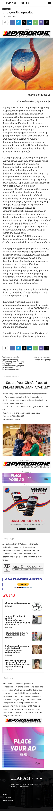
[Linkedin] (29, 22)
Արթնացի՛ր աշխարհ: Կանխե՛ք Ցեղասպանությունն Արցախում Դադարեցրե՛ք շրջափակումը (17, 620)
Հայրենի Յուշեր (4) (43, 360)
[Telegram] (18, 22)
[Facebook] (12, 22)
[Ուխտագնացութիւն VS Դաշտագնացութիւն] (37, 636)
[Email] (46, 22)
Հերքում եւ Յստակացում (17, 603)
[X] (24, 22)
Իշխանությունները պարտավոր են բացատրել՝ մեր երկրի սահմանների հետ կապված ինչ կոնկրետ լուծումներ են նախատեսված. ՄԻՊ (13, 365)
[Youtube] (41, 778)
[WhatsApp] (35, 22)
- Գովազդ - (8, 538)
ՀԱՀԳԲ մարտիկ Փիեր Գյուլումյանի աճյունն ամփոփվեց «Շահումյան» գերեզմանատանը (18, 664)
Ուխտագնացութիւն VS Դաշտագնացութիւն (16, 634)
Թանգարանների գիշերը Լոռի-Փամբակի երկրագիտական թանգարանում (17, 649)
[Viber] (41, 22)
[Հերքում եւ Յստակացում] (37, 606)
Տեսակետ (6, 9)
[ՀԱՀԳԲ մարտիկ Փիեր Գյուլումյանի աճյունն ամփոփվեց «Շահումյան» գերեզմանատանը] (37, 664)
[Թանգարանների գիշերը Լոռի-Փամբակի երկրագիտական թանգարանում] (37, 649)
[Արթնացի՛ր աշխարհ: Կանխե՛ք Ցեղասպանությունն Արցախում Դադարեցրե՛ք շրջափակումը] (37, 619)
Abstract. (25, 787)
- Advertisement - (10, 376)
